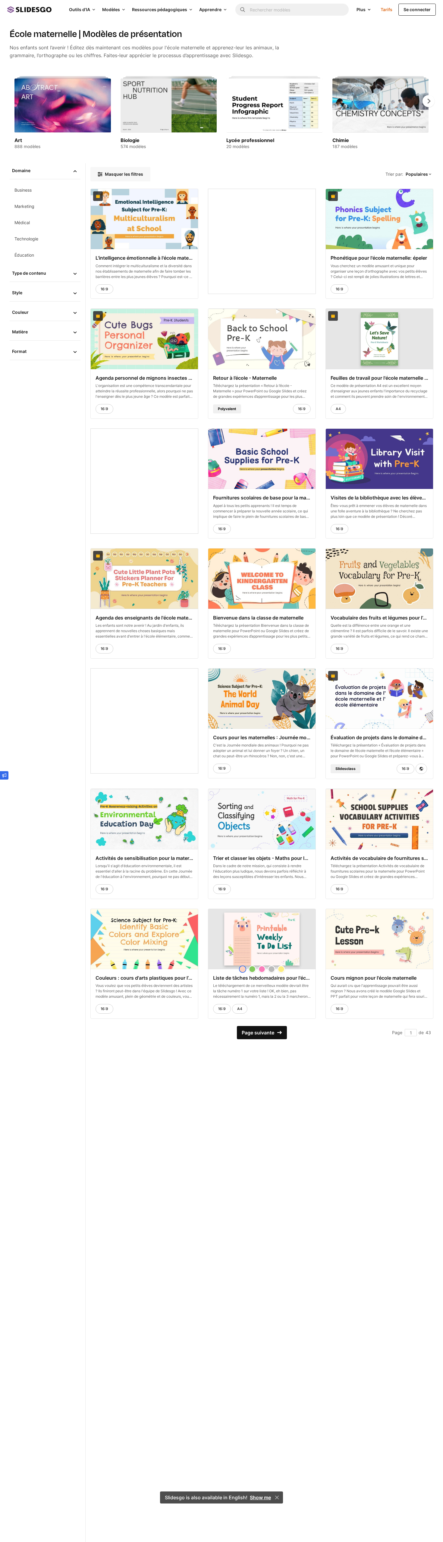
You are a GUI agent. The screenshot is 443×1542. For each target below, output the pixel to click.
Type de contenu (29, 273)
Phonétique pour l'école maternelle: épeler (379, 258)
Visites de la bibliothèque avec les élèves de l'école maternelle (379, 497)
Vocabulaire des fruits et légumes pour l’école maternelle (379, 617)
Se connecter (417, 9)
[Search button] (242, 10)
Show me (260, 1497)
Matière (20, 331)
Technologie (26, 238)
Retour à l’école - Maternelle (245, 378)
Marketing (24, 206)
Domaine (21, 170)
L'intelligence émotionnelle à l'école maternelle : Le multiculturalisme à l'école (144, 258)
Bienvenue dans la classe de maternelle (258, 617)
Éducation (24, 255)
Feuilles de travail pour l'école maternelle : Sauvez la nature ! (379, 378)
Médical (22, 222)
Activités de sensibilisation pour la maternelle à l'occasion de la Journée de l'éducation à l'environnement (144, 858)
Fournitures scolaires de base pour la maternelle (262, 497)
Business (23, 190)
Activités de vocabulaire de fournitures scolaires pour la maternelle (379, 858)
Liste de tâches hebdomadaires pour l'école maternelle (262, 978)
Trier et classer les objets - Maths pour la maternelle (262, 858)
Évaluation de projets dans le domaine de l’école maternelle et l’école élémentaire (379, 737)
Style (17, 292)
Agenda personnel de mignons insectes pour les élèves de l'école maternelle (144, 378)
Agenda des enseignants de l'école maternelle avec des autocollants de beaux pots (144, 617)
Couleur (20, 312)
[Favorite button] (179, 196)
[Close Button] (277, 1497)
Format (19, 351)
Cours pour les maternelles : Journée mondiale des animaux (262, 737)
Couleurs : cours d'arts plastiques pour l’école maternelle (144, 978)
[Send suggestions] (4, 775)
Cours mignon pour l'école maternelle (373, 978)
